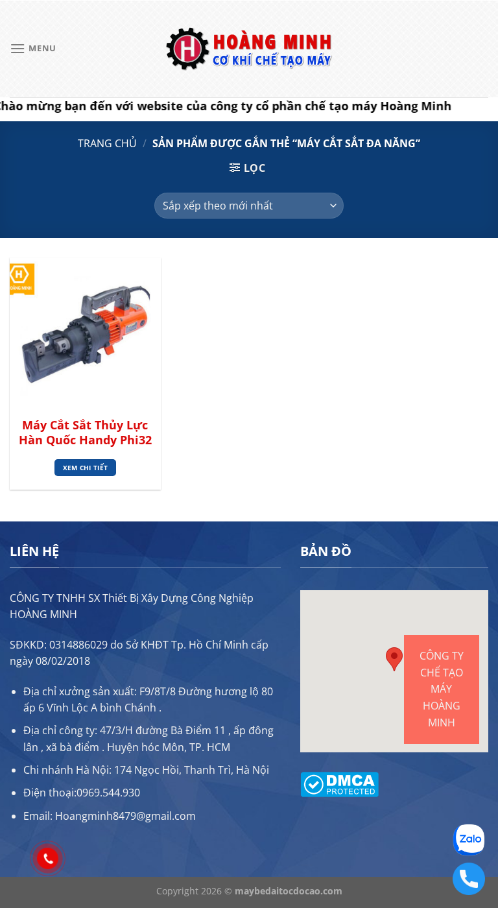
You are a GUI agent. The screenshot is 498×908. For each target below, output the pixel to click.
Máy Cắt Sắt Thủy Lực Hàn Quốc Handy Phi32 (85, 433)
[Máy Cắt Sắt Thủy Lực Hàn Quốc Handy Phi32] (85, 333)
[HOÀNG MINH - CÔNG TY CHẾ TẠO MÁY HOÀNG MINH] (249, 49)
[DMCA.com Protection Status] (339, 783)
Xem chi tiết (85, 467)
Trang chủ (107, 143)
